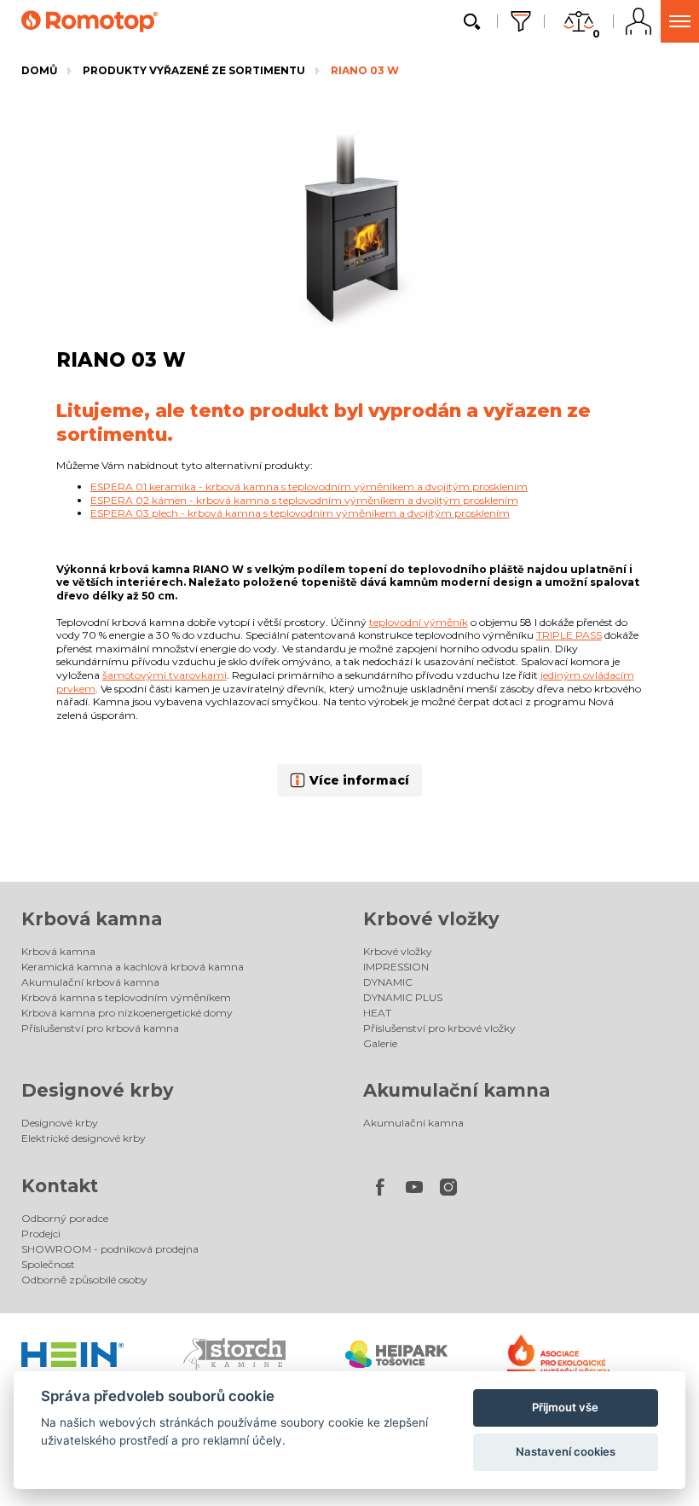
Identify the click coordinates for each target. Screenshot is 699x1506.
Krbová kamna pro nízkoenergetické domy (127, 1012)
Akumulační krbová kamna (90, 982)
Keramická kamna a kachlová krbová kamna (132, 966)
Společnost (48, 1264)
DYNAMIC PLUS (402, 997)
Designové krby (97, 1090)
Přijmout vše (565, 1407)
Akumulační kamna (456, 1090)
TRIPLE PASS (569, 634)
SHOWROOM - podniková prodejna (110, 1248)
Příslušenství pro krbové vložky (439, 1028)
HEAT (377, 1012)
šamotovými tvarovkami (164, 675)
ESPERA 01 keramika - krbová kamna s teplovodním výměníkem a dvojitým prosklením (309, 486)
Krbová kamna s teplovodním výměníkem (126, 997)
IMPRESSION (396, 966)
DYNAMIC (388, 982)
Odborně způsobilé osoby (84, 1279)
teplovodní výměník (418, 622)
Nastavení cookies (565, 1451)
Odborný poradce (64, 1218)
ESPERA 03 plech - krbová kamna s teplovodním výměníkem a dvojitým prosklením (300, 513)
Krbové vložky (431, 919)
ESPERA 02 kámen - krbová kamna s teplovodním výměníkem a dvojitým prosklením (304, 500)
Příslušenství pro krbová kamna (100, 1028)
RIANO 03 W (365, 70)
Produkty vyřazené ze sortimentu (194, 70)
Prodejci (41, 1233)
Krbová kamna (91, 919)
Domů (39, 70)
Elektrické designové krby (83, 1138)
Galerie (380, 1043)
